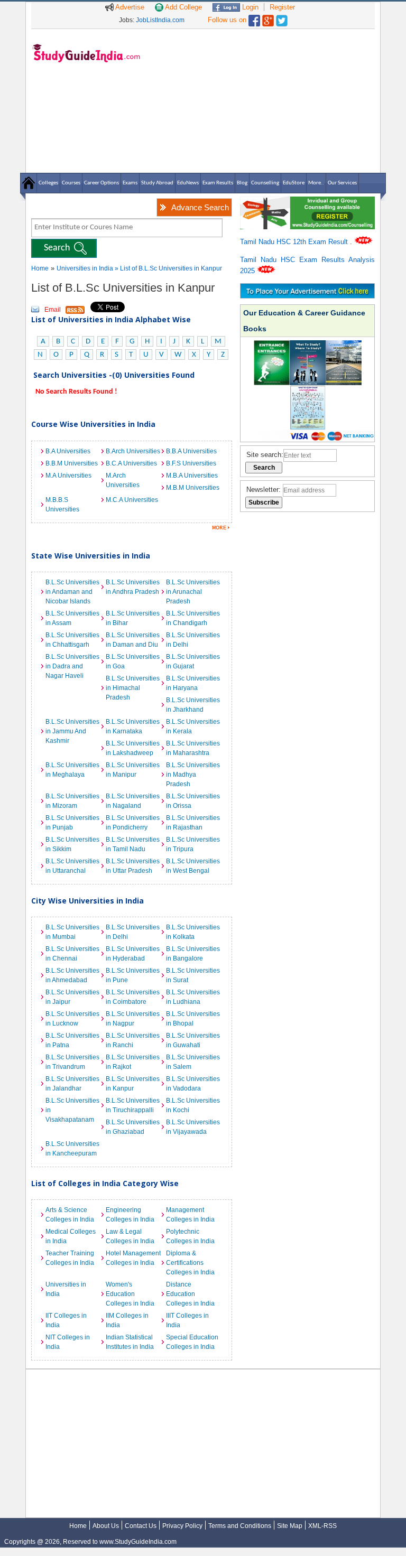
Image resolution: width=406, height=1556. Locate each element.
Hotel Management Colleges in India (133, 1258)
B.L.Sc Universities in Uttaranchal (72, 866)
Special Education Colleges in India (192, 1342)
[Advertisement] (261, 100)
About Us (106, 1526)
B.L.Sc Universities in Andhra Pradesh (133, 587)
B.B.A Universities (191, 451)
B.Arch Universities (133, 451)
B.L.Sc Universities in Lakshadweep (133, 748)
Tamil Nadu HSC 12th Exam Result (295, 242)
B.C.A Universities (131, 463)
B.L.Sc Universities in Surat (193, 975)
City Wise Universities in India (87, 901)
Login (249, 7)
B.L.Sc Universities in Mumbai (72, 932)
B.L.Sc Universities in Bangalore (193, 953)
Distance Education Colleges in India (190, 1294)
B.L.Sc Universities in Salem (193, 1062)
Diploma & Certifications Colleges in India (190, 1263)
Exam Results (217, 183)
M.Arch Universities (123, 480)
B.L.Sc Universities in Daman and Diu (133, 639)
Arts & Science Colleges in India (69, 1214)
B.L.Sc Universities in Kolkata (193, 932)
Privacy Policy (182, 1526)
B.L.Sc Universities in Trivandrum (72, 1062)
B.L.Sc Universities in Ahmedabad (72, 975)
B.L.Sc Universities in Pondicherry (133, 822)
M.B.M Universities (192, 487)
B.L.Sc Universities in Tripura (193, 844)
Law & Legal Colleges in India (130, 1236)
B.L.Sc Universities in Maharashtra (193, 748)
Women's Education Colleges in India (130, 1294)
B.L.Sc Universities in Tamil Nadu (133, 844)
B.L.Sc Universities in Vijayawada (193, 1127)
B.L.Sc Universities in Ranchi (133, 1040)
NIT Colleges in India (67, 1342)
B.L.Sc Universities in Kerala (193, 726)
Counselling (265, 183)
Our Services (342, 183)
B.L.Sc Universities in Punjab (72, 822)
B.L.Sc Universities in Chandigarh (193, 618)
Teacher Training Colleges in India (69, 1258)
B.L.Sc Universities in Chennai (72, 953)
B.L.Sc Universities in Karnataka (133, 726)
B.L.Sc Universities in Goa (133, 661)
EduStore (293, 183)
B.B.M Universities (71, 463)
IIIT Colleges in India (187, 1320)
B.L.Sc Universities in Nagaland (133, 801)
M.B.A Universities (192, 475)
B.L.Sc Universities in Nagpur (133, 1018)
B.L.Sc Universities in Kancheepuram (72, 1148)
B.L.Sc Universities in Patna (72, 1040)
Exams (130, 183)
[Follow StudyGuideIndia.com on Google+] (268, 18)
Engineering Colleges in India (130, 1214)
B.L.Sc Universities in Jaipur (72, 997)
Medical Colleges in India (70, 1236)
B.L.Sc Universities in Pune (133, 975)
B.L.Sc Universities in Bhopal (193, 1018)
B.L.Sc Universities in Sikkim (72, 844)
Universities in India (86, 268)
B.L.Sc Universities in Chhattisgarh (72, 639)
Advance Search (200, 207)
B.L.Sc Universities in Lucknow (72, 1018)
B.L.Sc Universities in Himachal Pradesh (133, 688)
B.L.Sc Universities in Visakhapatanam (72, 1110)
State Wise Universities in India (90, 556)
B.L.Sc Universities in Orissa (193, 801)
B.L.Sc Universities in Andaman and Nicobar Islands (72, 592)
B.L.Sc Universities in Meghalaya (72, 769)
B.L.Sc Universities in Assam (72, 618)
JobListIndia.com (160, 20)
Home (40, 268)
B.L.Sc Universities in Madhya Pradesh (193, 774)
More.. (316, 183)
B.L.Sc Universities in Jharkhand (193, 704)
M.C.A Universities (132, 500)
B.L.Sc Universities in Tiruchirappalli (133, 1105)
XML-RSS (322, 1526)
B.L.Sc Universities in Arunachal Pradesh (193, 592)
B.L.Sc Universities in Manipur (133, 769)
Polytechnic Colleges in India (190, 1236)
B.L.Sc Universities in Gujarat (193, 661)
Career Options (101, 183)
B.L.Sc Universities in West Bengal (193, 866)
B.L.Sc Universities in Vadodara (193, 1083)
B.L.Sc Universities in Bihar (133, 618)
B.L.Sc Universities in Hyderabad (133, 953)
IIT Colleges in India (66, 1320)
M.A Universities (68, 475)
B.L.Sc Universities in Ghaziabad (133, 1127)
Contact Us (140, 1526)
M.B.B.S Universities (62, 504)
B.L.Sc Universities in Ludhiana (193, 997)
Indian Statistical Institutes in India (130, 1342)
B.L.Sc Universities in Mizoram (72, 801)
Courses (71, 183)
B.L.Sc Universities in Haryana (193, 683)
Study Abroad (157, 183)
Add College (182, 7)
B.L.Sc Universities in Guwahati (193, 1040)
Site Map (289, 1526)
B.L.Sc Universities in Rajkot (133, 1062)
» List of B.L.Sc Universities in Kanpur (168, 268)
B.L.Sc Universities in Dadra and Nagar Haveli (72, 666)
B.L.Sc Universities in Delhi (193, 639)
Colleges (48, 183)
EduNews (188, 183)
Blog (242, 183)
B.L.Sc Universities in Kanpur (133, 1083)
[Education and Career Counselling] (307, 202)
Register (282, 7)
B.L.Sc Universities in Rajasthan (193, 822)
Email (52, 309)
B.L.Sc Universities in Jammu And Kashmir (72, 731)
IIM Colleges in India (127, 1320)
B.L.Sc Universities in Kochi (193, 1105)
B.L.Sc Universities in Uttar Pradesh (133, 866)
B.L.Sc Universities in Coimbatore (133, 997)
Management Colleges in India (190, 1214)
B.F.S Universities (191, 463)
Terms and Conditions (239, 1526)
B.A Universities (67, 451)
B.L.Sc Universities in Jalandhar (72, 1083)
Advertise (129, 7)
